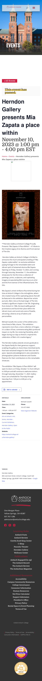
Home (4, 156)
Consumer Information (21, 588)
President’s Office (21, 600)
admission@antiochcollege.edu (17, 519)
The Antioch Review (21, 566)
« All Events (9, 81)
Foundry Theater (21, 547)
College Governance (21, 585)
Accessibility (21, 579)
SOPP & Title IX (25, 635)
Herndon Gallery (7, 425)
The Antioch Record (21, 563)
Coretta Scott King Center (21, 541)
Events (11, 156)
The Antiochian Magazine (21, 569)
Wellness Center (21, 553)
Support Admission (21, 597)
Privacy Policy (21, 603)
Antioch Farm (21, 535)
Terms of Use (21, 609)
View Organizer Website (29, 411)
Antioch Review (21, 538)
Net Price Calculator (21, 594)
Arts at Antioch (7, 416)
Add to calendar (12, 390)
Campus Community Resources (21, 582)
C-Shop (21, 544)
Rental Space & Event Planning (21, 606)
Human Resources (21, 591)
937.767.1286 (9, 516)
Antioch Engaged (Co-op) (21, 560)
